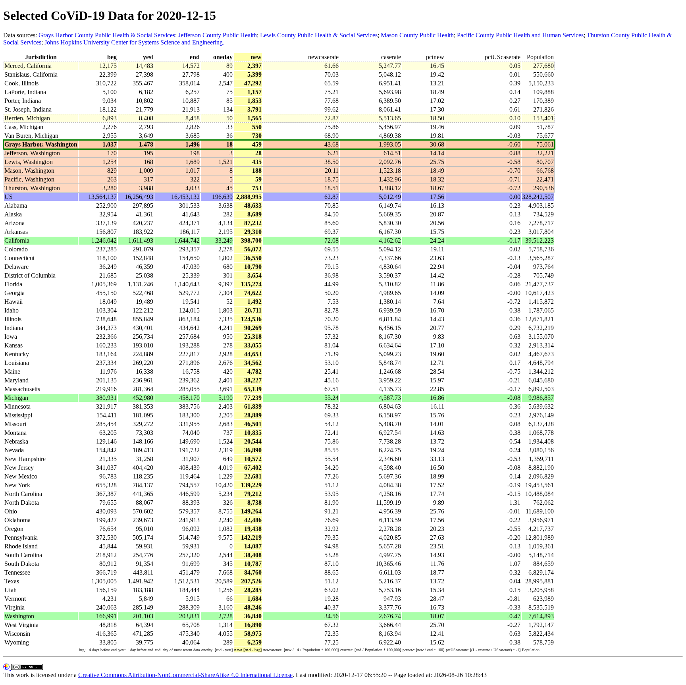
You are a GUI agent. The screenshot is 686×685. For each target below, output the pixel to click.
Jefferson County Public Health (217, 35)
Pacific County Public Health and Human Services (520, 35)
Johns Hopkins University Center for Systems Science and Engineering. (134, 42)
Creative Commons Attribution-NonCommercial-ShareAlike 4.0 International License (185, 674)
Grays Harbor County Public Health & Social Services (107, 35)
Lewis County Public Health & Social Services (319, 35)
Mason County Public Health (417, 35)
